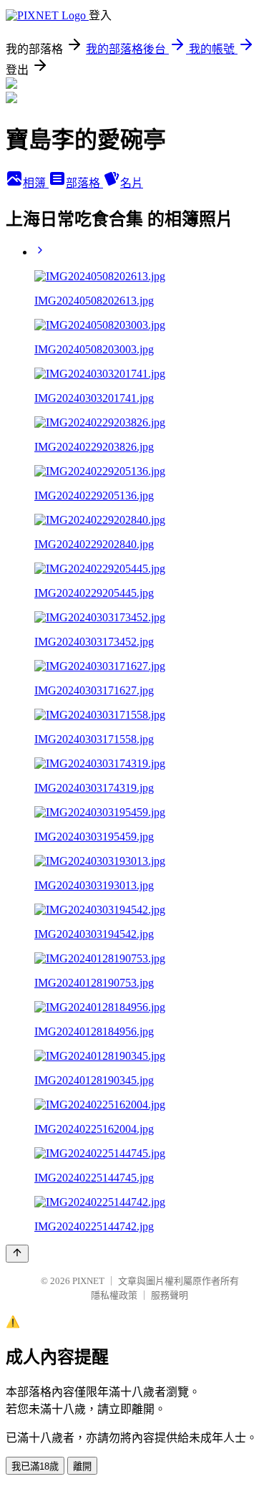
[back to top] (17, 1254)
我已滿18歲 (35, 1466)
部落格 (84, 183)
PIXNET (88, 1280)
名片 (131, 183)
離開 (82, 1466)
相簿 (36, 183)
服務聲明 (169, 1295)
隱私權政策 (114, 1295)
